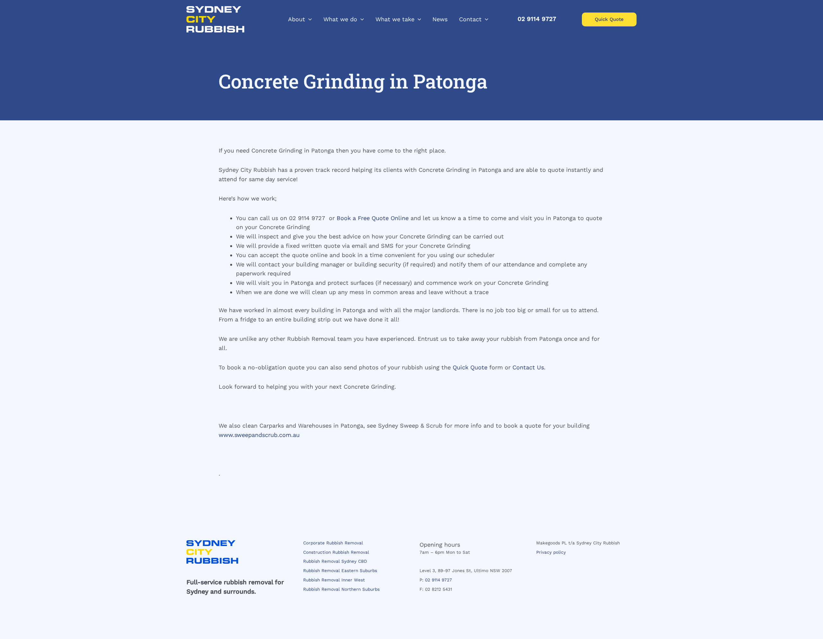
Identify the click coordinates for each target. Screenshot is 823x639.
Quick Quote (470, 367)
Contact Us (528, 367)
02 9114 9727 (438, 579)
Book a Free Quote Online (373, 218)
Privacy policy (551, 552)
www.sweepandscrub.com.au (259, 434)
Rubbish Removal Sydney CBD (335, 561)
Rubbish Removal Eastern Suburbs (340, 570)
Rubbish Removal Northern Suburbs (341, 589)
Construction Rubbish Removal (336, 552)
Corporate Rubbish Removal (333, 542)
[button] (308, 19)
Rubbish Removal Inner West (334, 579)
